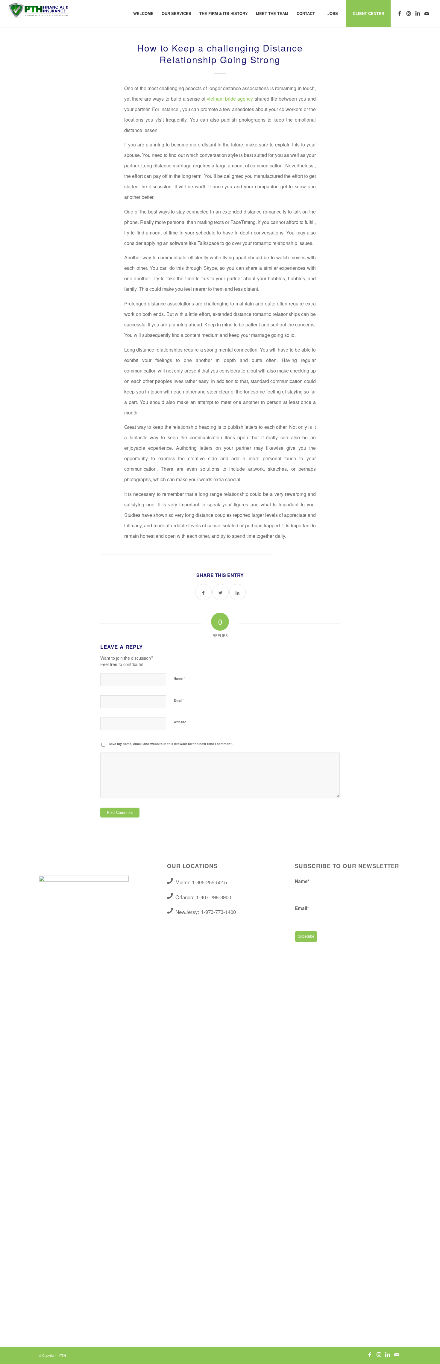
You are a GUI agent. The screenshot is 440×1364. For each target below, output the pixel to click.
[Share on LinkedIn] (237, 592)
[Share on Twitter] (220, 592)
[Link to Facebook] (399, 13)
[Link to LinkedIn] (417, 13)
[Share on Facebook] (203, 592)
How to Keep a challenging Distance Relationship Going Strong (220, 53)
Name (179, 678)
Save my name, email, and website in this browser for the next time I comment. (171, 743)
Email (179, 700)
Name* (302, 881)
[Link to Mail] (426, 13)
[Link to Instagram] (408, 13)
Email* (302, 908)
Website (180, 722)
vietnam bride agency (230, 98)
